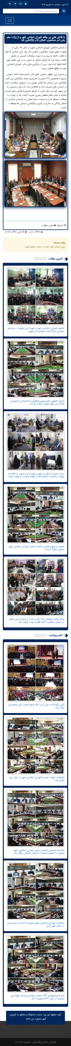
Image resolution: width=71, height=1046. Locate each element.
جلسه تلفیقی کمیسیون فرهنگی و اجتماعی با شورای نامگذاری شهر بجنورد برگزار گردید (37, 402)
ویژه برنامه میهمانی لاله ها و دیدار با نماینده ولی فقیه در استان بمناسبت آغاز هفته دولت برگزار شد (36, 620)
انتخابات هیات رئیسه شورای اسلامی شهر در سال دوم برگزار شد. (36, 779)
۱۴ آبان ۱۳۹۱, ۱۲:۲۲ (14, 232)
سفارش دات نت (23, 1042)
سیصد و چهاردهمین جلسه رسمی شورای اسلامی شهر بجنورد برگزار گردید (36, 548)
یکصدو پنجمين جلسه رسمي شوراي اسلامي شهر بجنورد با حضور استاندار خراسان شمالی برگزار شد (38, 851)
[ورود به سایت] (26, 4)
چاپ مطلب (47, 225)
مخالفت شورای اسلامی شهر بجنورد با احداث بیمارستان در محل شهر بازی (35, 924)
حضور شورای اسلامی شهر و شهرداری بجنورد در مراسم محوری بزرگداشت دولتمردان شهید (36, 329)
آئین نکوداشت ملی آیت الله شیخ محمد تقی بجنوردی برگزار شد (36, 706)
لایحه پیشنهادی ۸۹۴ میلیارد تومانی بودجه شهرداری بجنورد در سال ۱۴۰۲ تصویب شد (37, 997)
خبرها (60, 225)
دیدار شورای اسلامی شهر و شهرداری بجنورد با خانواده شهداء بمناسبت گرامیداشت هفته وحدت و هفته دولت (35, 475)
